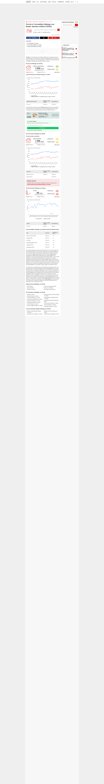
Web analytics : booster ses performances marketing (68, 53)
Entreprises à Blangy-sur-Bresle (33, 297)
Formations (66, 45)
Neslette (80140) (30, 287)
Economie (67, 1)
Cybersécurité (60, 1)
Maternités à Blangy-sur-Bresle (50, 306)
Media (49, 1)
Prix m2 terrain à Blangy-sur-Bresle (34, 46)
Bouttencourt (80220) (48, 287)
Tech (37, 1)
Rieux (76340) (30, 286)
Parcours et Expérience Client (69, 57)
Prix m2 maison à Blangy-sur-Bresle (34, 44)
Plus (72, 1)
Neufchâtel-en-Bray (46, 32)
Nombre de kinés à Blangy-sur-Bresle (34, 299)
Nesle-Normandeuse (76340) (50, 286)
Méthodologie (57, 72)
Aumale (38, 32)
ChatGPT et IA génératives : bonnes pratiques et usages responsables (68, 49)
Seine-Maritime (41, 21)
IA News (33, 1)
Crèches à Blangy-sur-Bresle (50, 304)
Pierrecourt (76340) (31, 289)
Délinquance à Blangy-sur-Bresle (33, 302)
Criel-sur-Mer (29, 247)
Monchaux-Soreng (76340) (49, 289)
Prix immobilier (35, 21)
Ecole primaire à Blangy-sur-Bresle (51, 303)
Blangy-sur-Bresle (30, 294)
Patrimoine (30, 21)
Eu (41, 32)
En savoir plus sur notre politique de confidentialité (34, 130)
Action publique (43, 1)
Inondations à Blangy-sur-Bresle (33, 300)
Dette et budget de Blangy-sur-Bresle (34, 305)
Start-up (54, 1)
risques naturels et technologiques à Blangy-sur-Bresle (38, 184)
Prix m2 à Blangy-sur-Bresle (32, 43)
